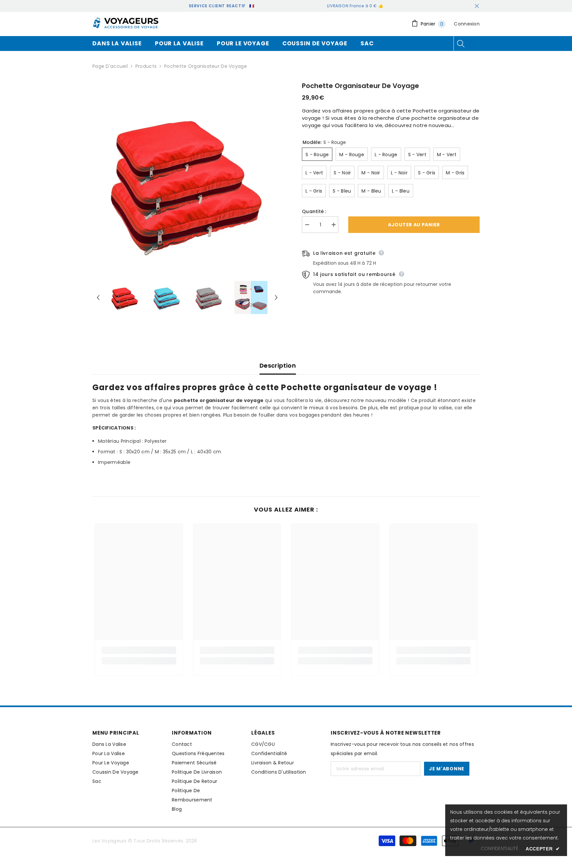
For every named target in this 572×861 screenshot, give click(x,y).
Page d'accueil (110, 66)
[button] (98, 297)
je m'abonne (446, 768)
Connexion (467, 24)
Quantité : (314, 211)
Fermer (477, 6)
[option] (187, 180)
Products (146, 66)
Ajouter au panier (414, 224)
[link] (139, 650)
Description (278, 365)
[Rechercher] (460, 43)
